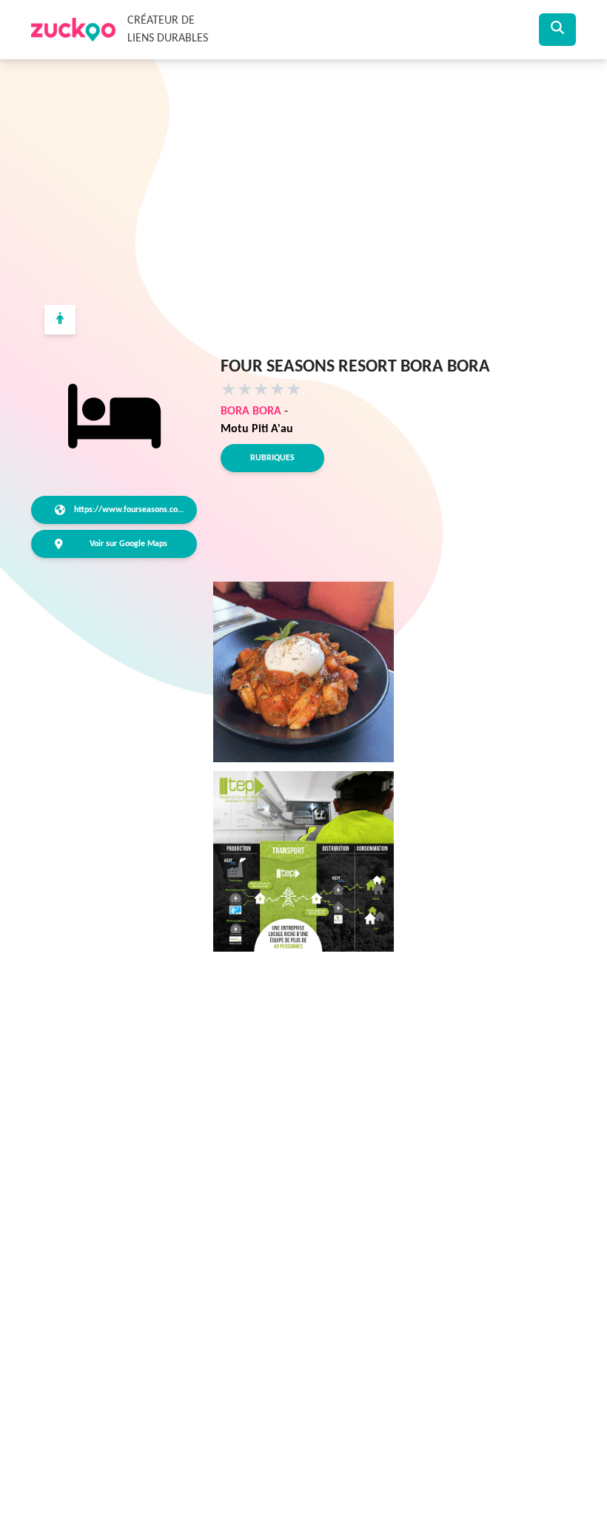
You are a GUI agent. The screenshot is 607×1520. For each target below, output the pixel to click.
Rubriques (272, 458)
